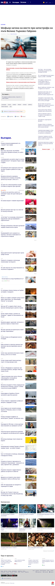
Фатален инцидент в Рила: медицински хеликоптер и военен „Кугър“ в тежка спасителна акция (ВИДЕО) (12, 386)
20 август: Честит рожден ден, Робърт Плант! (9, 529)
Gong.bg (9, 571)
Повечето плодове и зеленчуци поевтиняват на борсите (10, 261)
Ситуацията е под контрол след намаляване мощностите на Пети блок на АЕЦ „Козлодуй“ (46, 99)
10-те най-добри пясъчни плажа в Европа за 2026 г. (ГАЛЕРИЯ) (46, 76)
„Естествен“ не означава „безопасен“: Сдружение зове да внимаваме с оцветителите (12, 218)
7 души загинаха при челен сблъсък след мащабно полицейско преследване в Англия (11, 378)
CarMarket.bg (20, 571)
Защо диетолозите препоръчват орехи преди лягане (12, 253)
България (6, 138)
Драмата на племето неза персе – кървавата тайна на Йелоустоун (11, 478)
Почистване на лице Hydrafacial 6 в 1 (13, 278)
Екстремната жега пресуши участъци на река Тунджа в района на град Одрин (12, 169)
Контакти (48, 570)
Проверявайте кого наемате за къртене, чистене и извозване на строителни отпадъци (11, 234)
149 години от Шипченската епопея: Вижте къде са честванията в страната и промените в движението (44, 82)
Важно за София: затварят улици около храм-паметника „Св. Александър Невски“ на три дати (13, 299)
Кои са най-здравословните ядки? (35, 547)
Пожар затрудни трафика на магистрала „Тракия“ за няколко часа (12, 417)
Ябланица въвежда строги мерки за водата (11, 439)
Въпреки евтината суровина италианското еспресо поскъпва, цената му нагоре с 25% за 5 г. (11, 177)
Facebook (17, 116)
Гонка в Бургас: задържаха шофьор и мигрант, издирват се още (12, 401)
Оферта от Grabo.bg (4, 276)
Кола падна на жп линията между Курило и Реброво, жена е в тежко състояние (11, 409)
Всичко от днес (46, 149)
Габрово (19, 104)
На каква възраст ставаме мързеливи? (12, 200)
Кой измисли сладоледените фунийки (44, 120)
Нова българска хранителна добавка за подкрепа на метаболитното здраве (12, 432)
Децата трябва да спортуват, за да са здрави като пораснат (46, 88)
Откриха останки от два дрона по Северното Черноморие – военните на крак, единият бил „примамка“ (12, 463)
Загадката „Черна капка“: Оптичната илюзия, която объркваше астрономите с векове (33, 562)
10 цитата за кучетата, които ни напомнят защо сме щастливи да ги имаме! (11, 193)
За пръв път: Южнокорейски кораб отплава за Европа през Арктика (11, 185)
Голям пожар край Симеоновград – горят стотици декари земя (11, 361)
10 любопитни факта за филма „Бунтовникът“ (7, 515)
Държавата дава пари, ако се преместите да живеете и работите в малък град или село (45, 93)
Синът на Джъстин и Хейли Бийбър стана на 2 (20, 561)
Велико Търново (5, 106)
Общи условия (12, 583)
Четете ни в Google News (7, 578)
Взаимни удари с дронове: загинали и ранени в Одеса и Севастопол (12, 323)
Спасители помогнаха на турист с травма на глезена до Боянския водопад (46, 144)
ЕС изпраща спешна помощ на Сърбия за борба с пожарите (12, 291)
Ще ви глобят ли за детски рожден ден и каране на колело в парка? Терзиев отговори (46, 105)
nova (3, 566)
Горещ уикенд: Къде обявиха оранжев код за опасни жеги (45, 110)
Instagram (23, 116)
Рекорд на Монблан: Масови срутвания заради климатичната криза (12, 226)
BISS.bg (24, 571)
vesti (30, 566)
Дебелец (30, 104)
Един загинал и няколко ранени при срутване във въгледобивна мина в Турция (12, 346)
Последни (15, 2)
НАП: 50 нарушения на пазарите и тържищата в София (11, 485)
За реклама (37, 570)
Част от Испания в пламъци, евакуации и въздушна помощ (12, 454)
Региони (23, 2)
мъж (10, 106)
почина (9, 104)
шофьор (14, 104)
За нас (34, 570)
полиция (24, 104)
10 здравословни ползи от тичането (9, 547)
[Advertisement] (18, 127)
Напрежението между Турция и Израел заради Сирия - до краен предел (12, 447)
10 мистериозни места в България (44, 528)
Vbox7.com (5, 571)
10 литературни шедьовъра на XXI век (45, 514)
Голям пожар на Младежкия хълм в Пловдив (11, 337)
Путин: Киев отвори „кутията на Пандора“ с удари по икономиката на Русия (12, 315)
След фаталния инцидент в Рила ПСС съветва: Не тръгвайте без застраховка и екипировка (45, 132)
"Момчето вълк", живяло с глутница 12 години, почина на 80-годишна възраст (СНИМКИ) (6, 562)
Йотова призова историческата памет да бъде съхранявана (12, 330)
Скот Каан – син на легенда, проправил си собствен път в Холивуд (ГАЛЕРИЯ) (45, 71)
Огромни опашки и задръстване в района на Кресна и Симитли (11, 470)
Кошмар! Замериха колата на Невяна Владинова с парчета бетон (48, 561)
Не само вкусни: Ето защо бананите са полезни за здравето (12, 268)
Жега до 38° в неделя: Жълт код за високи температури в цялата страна (12, 307)
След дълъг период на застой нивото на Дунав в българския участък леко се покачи (45, 138)
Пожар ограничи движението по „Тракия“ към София (10, 144)
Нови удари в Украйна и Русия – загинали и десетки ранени (10, 394)
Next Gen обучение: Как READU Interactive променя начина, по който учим (12, 152)
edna (16, 563)
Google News (11, 116)
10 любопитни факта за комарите (26, 514)
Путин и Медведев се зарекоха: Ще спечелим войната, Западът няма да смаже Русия (11, 369)
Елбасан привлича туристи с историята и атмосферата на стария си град (45, 115)
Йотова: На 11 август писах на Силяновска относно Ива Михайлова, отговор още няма (12, 493)
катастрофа (4, 104)
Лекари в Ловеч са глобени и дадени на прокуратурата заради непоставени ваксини (46, 126)
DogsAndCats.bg (14, 571)
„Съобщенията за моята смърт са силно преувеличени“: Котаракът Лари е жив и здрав (12, 160)
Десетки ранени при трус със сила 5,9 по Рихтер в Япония (12, 210)
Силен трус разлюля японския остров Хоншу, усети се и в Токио (12, 353)
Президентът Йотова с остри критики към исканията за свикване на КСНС (12, 425)
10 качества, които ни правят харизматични (25, 529)
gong (44, 565)
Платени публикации (43, 570)
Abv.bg (2, 571)
